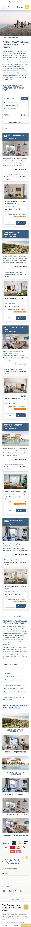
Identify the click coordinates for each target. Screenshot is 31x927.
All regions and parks (12, 102)
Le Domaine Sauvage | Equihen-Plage (15, 731)
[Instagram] (21, 891)
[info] (24, 204)
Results (6, 128)
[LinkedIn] (15, 891)
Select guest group (11, 108)
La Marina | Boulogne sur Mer (15, 815)
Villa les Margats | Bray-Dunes (15, 835)
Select (25, 115)
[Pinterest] (10, 891)
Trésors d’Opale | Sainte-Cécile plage (15, 773)
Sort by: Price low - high (15, 122)
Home (4, 37)
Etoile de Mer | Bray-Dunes (15, 752)
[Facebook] (4, 891)
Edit (25, 98)
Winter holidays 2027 (12, 105)
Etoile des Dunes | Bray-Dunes (15, 794)
